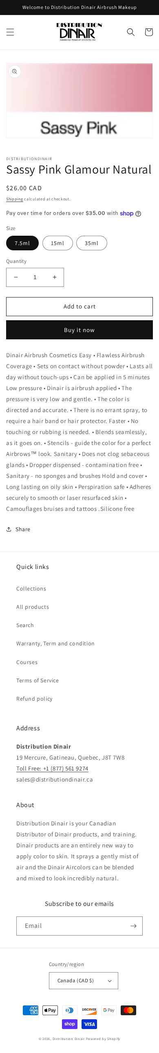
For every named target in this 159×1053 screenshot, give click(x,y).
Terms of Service (37, 680)
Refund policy (34, 698)
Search (25, 625)
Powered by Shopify (103, 1038)
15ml (57, 243)
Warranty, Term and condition (55, 643)
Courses (27, 662)
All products (32, 606)
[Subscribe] (133, 926)
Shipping (14, 199)
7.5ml (22, 243)
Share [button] (23, 529)
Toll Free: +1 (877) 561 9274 (52, 768)
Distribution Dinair (69, 1038)
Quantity (16, 261)
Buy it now (79, 330)
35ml (92, 243)
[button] (10, 32)
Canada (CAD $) (75, 980)
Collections (31, 588)
